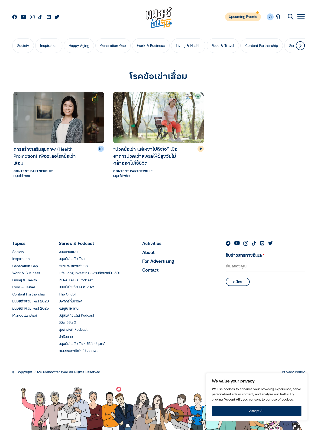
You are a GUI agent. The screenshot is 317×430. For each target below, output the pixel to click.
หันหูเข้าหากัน (68, 308)
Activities (152, 243)
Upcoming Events (243, 16)
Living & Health (188, 45)
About (148, 252)
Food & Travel (223, 45)
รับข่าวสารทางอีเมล (245, 255)
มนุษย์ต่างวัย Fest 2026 (30, 301)
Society (23, 45)
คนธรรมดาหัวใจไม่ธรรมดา (78, 350)
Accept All (256, 410)
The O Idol (67, 294)
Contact (150, 269)
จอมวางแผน (68, 251)
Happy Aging (79, 45)
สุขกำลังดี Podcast (73, 329)
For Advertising (158, 261)
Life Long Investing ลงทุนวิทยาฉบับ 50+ (90, 272)
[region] (257, 397)
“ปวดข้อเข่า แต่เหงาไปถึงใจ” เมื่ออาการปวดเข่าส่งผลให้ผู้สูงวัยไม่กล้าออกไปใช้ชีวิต (145, 156)
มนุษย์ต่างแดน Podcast (76, 315)
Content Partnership (261, 45)
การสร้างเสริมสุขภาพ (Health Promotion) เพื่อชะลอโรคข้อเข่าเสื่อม (44, 156)
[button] (300, 45)
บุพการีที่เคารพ (70, 301)
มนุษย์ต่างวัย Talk (72, 258)
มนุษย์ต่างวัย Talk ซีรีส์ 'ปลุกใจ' (82, 343)
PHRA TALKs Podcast (76, 279)
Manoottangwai (24, 315)
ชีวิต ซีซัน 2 (67, 322)
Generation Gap (113, 45)
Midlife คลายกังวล (73, 265)
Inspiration (49, 45)
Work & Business (151, 45)
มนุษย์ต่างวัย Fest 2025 (30, 308)
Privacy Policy (293, 371)
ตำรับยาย (66, 336)
